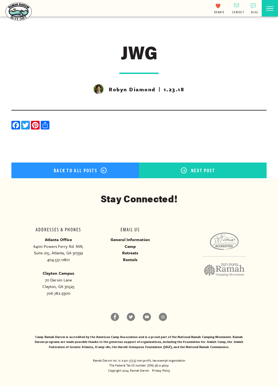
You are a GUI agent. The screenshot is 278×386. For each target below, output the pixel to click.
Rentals (130, 259)
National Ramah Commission (207, 347)
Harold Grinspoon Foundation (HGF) (145, 347)
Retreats (130, 253)
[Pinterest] (36, 126)
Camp (130, 246)
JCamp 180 (102, 347)
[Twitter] (26, 126)
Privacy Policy (161, 370)
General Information (130, 239)
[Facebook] (16, 126)
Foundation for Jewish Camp (204, 341)
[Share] (45, 126)
